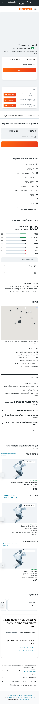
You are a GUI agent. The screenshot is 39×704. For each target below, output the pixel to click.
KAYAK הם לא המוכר (29, 678)
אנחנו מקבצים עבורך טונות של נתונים (23, 681)
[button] (2, 3)
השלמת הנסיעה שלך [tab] (27, 633)
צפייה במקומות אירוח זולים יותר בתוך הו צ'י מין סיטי (9, 497)
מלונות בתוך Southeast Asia (14, 697)
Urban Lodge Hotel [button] (30, 572)
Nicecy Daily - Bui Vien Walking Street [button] (24, 482)
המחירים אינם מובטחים (30, 671)
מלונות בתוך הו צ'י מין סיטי (25, 650)
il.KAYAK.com (28, 695)
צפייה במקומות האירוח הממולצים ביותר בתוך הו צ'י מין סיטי (9, 543)
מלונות (20, 695)
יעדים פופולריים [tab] (11, 633)
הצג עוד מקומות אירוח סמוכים (8, 455)
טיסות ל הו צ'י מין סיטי (26, 647)
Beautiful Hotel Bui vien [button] (29, 526)
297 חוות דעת (18, 48)
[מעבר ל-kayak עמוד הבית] (25, 9)
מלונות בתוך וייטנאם (29, 697)
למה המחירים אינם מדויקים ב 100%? (23, 685)
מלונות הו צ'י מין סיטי (25, 699)
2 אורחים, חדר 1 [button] (29, 65)
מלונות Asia (13, 695)
